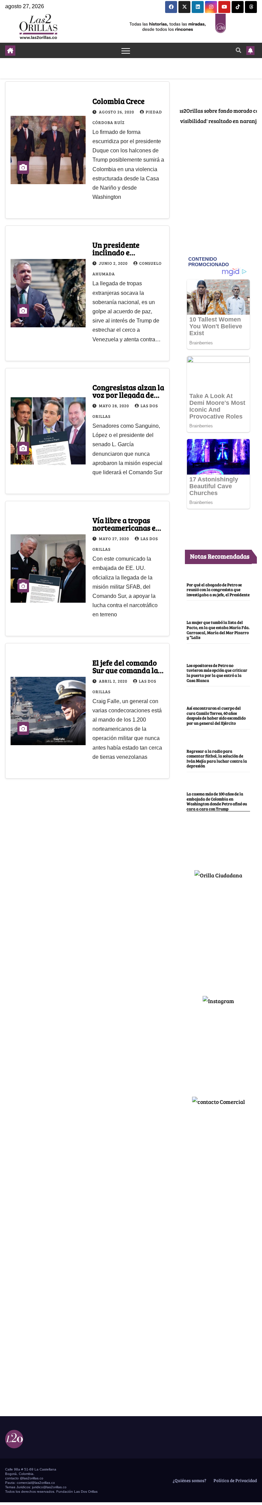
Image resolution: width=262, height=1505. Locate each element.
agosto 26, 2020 (117, 111)
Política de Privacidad (235, 1480)
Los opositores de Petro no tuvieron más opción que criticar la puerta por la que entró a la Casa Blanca (217, 672)
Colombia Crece (118, 101)
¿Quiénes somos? (189, 1480)
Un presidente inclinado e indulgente (116, 252)
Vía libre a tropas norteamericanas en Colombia (126, 527)
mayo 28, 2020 (114, 405)
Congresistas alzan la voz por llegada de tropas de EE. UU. (128, 394)
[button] (238, 50)
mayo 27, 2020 (114, 538)
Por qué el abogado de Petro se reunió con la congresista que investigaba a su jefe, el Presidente (218, 589)
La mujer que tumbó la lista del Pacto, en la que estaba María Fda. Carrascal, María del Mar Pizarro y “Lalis (218, 629)
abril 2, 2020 (113, 681)
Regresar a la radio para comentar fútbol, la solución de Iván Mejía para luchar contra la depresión (217, 758)
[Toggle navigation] (125, 50)
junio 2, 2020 (114, 263)
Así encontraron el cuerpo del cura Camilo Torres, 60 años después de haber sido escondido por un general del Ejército (216, 715)
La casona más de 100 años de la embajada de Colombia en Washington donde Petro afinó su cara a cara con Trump (217, 801)
